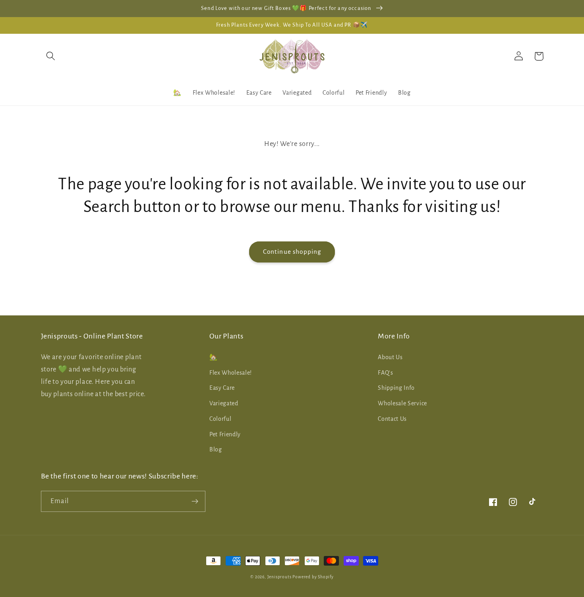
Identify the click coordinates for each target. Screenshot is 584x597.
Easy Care (222, 388)
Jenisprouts (279, 577)
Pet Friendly (225, 434)
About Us (390, 357)
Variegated (223, 403)
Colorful (220, 419)
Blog (215, 449)
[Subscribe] (195, 501)
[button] (51, 56)
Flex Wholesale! (230, 372)
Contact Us (392, 419)
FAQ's (385, 372)
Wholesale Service (402, 403)
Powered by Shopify (313, 577)
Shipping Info (396, 388)
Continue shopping (292, 251)
